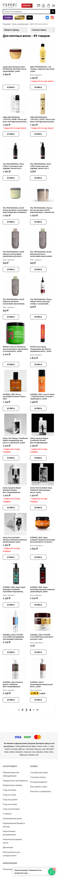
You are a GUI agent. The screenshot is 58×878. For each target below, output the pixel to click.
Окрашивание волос (12, 818)
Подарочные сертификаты (15, 780)
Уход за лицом (9, 790)
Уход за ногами (10, 804)
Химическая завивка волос (12, 841)
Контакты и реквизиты (40, 791)
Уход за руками (10, 799)
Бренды (19, 18)
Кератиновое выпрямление (9, 833)
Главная (6, 24)
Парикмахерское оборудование (11, 774)
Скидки (7, 18)
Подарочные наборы (12, 785)
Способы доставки (39, 772)
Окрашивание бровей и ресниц (14, 825)
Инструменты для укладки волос (11, 854)
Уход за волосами (20, 24)
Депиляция (8, 847)
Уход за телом (9, 795)
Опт (29, 18)
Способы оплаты (38, 777)
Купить (11, 87)
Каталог (27, 6)
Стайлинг (7, 814)
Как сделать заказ (38, 787)
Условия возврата (38, 782)
